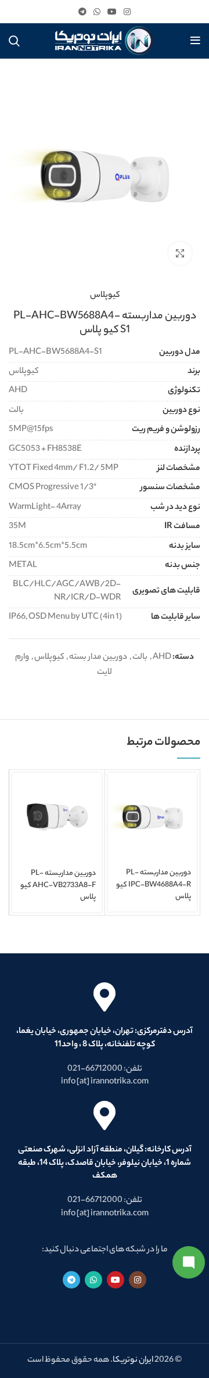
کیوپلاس (105, 296)
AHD (162, 658)
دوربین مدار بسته (98, 658)
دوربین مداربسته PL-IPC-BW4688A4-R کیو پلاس (153, 885)
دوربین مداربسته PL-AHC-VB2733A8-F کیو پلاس (58, 885)
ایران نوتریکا (133, 1361)
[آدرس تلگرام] (82, 11)
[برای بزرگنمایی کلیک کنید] (180, 253)
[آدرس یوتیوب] (112, 11)
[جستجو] (14, 40)
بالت (139, 658)
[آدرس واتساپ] (97, 11)
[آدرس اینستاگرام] (127, 11)
